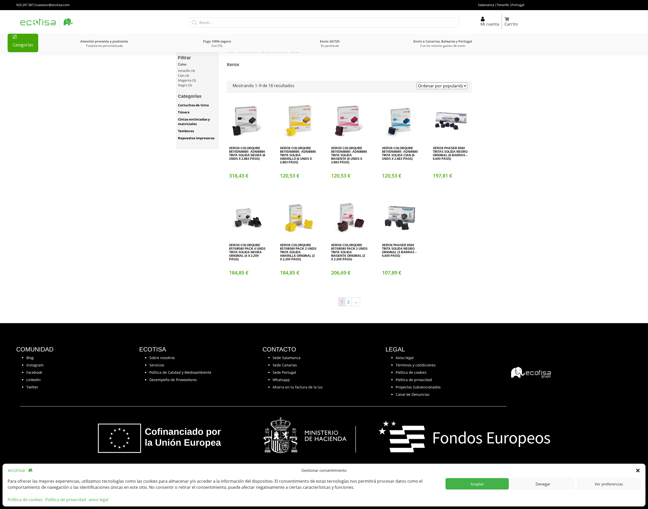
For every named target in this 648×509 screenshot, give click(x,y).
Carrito (511, 24)
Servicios (156, 365)
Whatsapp (281, 379)
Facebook (34, 372)
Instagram (35, 365)
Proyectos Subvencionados (418, 387)
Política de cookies (25, 499)
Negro (182, 85)
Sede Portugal (284, 372)
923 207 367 (25, 5)
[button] (637, 470)
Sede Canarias (285, 365)
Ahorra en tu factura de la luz (298, 387)
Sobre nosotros (162, 357)
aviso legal (98, 499)
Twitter (32, 387)
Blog (30, 357)
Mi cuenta (489, 24)
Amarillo (184, 70)
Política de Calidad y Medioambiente (180, 372)
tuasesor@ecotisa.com (52, 5)
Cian (181, 75)
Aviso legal (405, 357)
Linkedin (33, 379)
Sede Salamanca (286, 357)
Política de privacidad (65, 499)
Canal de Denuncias (413, 394)
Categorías (23, 45)
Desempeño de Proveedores (173, 379)
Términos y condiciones (416, 365)
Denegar (543, 483)
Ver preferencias (609, 483)
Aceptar (477, 483)
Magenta (184, 80)
